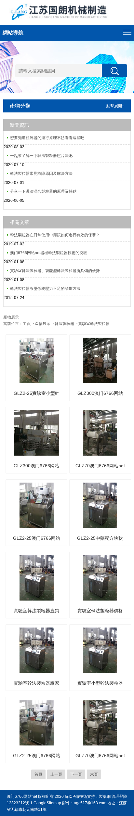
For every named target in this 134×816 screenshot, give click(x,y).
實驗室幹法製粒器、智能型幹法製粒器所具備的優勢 (55, 270)
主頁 (27, 323)
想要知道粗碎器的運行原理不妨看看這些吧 (47, 138)
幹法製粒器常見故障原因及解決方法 (41, 173)
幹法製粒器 (64, 323)
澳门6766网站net (22, 796)
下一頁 (76, 774)
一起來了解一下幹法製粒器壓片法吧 (41, 155)
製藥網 (105, 796)
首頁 (38, 774)
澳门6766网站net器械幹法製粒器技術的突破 (48, 253)
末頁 (94, 774)
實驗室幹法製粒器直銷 (36, 610)
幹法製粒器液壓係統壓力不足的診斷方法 (45, 288)
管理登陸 (119, 796)
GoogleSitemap (47, 803)
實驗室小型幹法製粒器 (100, 683)
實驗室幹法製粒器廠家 (36, 683)
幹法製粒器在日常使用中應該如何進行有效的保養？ (55, 235)
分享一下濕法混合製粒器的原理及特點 (43, 191)
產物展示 (42, 323)
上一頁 (56, 774)
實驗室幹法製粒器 (94, 323)
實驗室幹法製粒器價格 (100, 610)
